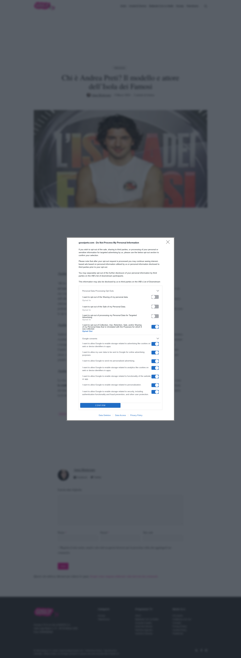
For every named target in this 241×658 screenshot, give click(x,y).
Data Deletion (105, 415)
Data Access (120, 415)
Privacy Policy (136, 415)
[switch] (155, 297)
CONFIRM (100, 405)
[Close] (168, 243)
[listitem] (120, 290)
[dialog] (120, 329)
